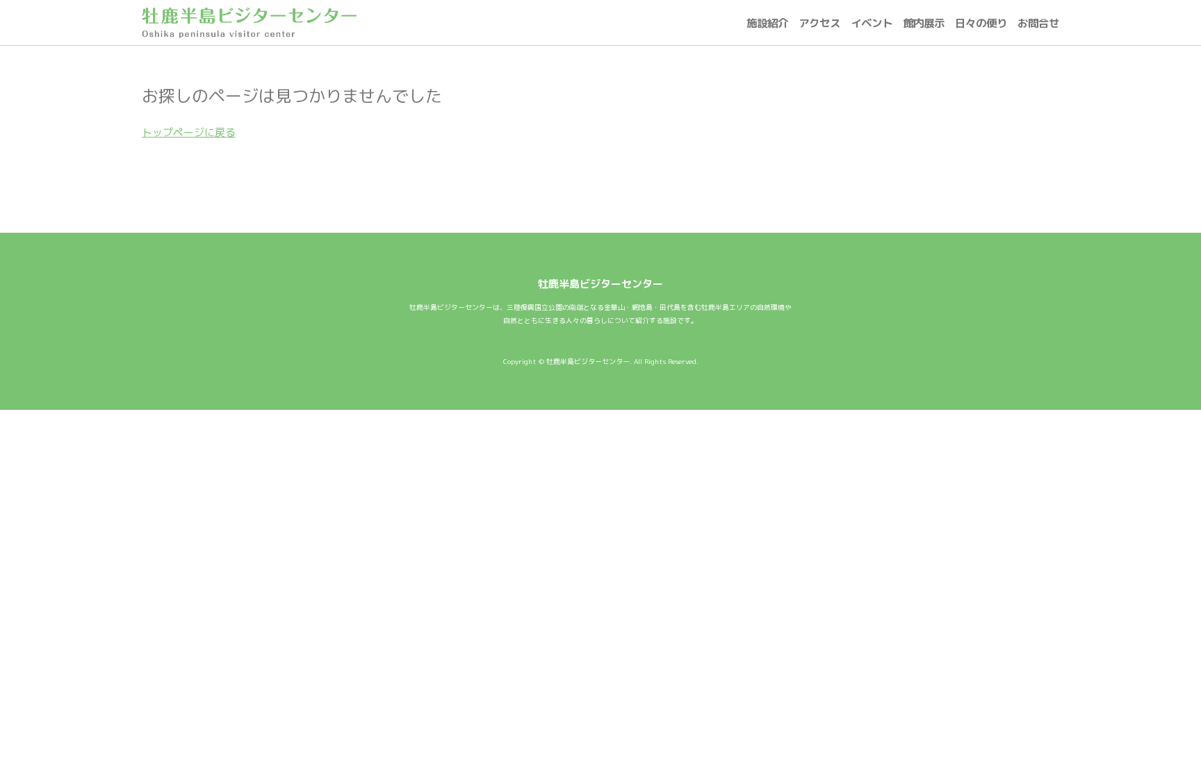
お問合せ (1038, 23)
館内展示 (924, 23)
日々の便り (981, 23)
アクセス (819, 23)
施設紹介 (767, 23)
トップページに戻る (189, 132)
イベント (871, 23)
